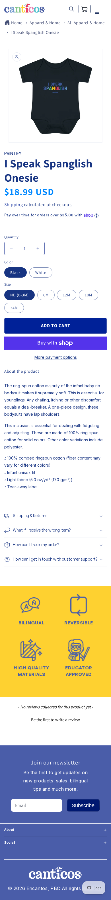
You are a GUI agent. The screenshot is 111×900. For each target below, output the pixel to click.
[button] (71, 9)
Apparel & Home (45, 22)
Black (15, 272)
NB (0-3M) (19, 295)
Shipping (13, 205)
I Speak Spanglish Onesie (35, 32)
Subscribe (83, 805)
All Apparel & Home (85, 22)
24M (14, 307)
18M (88, 295)
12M (66, 295)
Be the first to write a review (55, 719)
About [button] (9, 829)
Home (16, 22)
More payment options (55, 357)
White (40, 272)
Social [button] (9, 842)
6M (46, 295)
